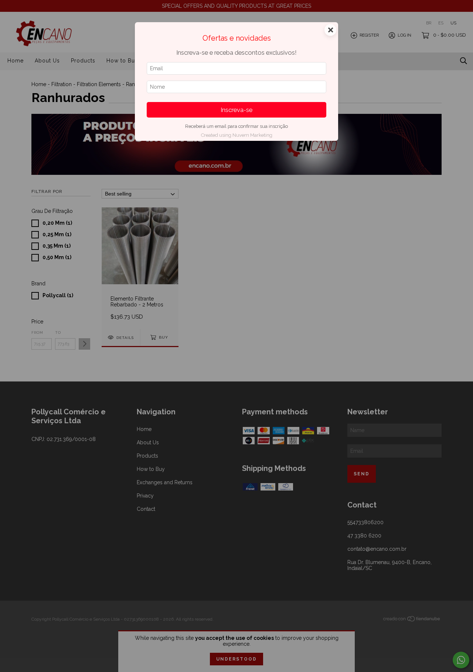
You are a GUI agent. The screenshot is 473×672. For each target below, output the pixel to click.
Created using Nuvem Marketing (236, 135)
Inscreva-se (236, 109)
